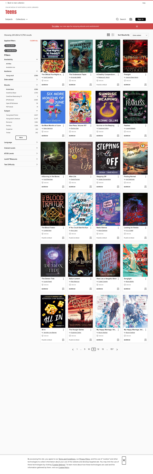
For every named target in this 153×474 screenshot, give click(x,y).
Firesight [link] (127, 75)
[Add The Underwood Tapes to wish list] (90, 84)
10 (89, 349)
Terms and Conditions (67, 459)
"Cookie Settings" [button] (58, 465)
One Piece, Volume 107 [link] (77, 126)
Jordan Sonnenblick (104, 179)
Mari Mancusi (75, 281)
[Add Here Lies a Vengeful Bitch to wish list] (118, 289)
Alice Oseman (102, 230)
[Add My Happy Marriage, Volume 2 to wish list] (145, 340)
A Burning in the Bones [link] (50, 177)
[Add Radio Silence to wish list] (118, 238)
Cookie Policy (63, 467)
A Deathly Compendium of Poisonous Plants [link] (107, 75)
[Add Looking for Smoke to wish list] (145, 238)
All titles (8, 64)
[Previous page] (73, 349)
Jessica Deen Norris (132, 77)
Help (143, 3)
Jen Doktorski (130, 179)
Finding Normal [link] (130, 177)
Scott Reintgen (48, 179)
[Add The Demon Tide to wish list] (63, 289)
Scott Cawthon (48, 77)
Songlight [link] (127, 279)
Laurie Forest (48, 281)
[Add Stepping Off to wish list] (118, 186)
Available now (10, 67)
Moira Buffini (130, 281)
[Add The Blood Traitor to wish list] (63, 238)
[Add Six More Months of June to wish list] (63, 135)
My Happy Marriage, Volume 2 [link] (134, 330)
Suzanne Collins (103, 128)
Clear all (34, 41)
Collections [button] (21, 19)
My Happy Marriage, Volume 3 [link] (107, 330)
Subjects (9, 19)
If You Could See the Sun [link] (78, 228)
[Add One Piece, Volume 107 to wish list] (90, 135)
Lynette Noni (47, 230)
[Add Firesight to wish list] (145, 84)
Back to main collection (15, 3)
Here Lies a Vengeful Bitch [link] (107, 279)
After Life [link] (72, 177)
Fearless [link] (127, 126)
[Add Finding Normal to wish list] (145, 186)
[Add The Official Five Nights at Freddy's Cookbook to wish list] (63, 84)
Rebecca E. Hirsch (104, 77)
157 (111, 349)
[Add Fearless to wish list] (145, 135)
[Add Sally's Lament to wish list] (90, 289)
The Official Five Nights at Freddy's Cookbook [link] (52, 75)
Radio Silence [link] (102, 228)
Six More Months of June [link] (51, 126)
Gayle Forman (75, 179)
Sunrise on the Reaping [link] (105, 126)
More (21, 138)
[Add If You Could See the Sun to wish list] (90, 238)
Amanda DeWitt (76, 77)
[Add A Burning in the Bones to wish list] (63, 186)
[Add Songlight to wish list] (145, 289)
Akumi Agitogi (102, 332)
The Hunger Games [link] (76, 330)
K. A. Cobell (129, 230)
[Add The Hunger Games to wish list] (90, 340)
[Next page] (117, 349)
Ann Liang (74, 230)
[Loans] (131, 20)
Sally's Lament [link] (74, 279)
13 (103, 349)
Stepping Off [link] (101, 177)
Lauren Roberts (130, 128)
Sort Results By (123, 35)
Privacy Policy (84, 459)
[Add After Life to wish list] (90, 186)
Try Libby (55, 26)
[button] (121, 20)
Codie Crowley (103, 281)
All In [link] (44, 330)
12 (98, 349)
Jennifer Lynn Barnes (50, 332)
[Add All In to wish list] (63, 340)
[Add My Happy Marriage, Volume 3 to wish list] (118, 340)
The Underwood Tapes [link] (77, 75)
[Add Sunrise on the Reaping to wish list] (118, 135)
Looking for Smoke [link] (131, 228)
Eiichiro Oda (75, 128)
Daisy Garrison (48, 128)
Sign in (140, 19)
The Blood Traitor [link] (48, 228)
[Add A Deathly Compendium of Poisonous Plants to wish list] (118, 84)
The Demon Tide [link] (48, 279)
